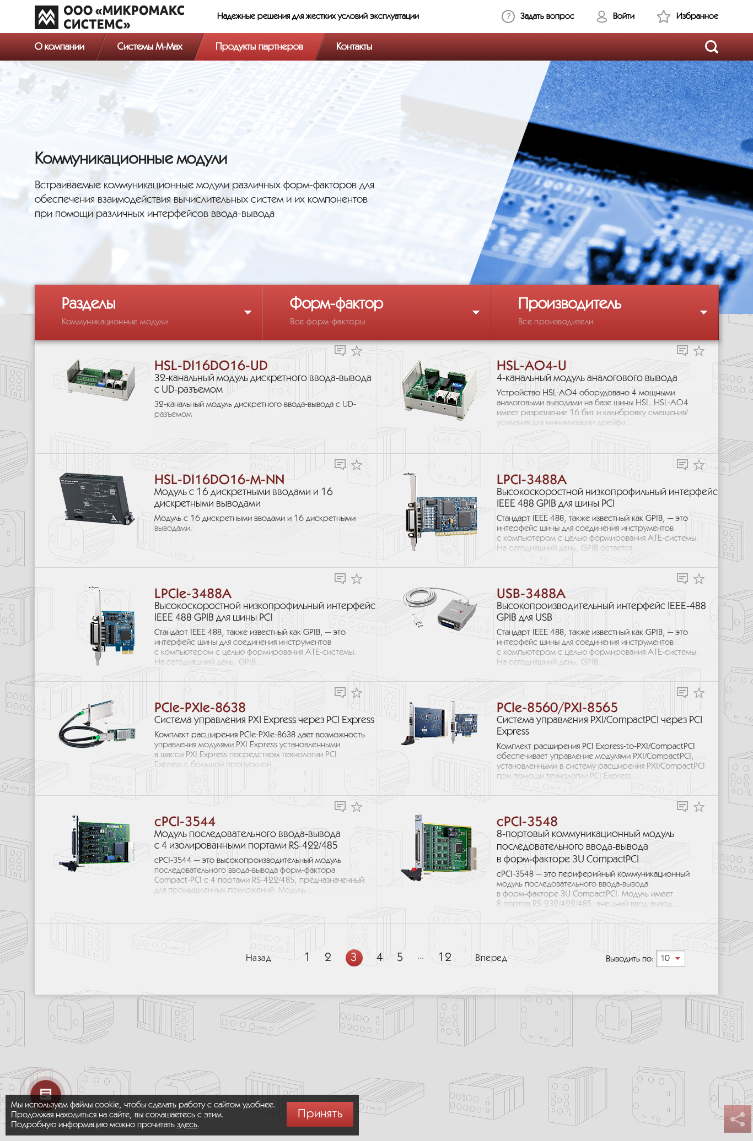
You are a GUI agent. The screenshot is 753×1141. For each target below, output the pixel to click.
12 (444, 957)
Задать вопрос (547, 16)
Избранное (697, 16)
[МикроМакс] (109, 17)
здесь (187, 1125)
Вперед (491, 958)
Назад (259, 958)
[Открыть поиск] (711, 46)
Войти (623, 16)
